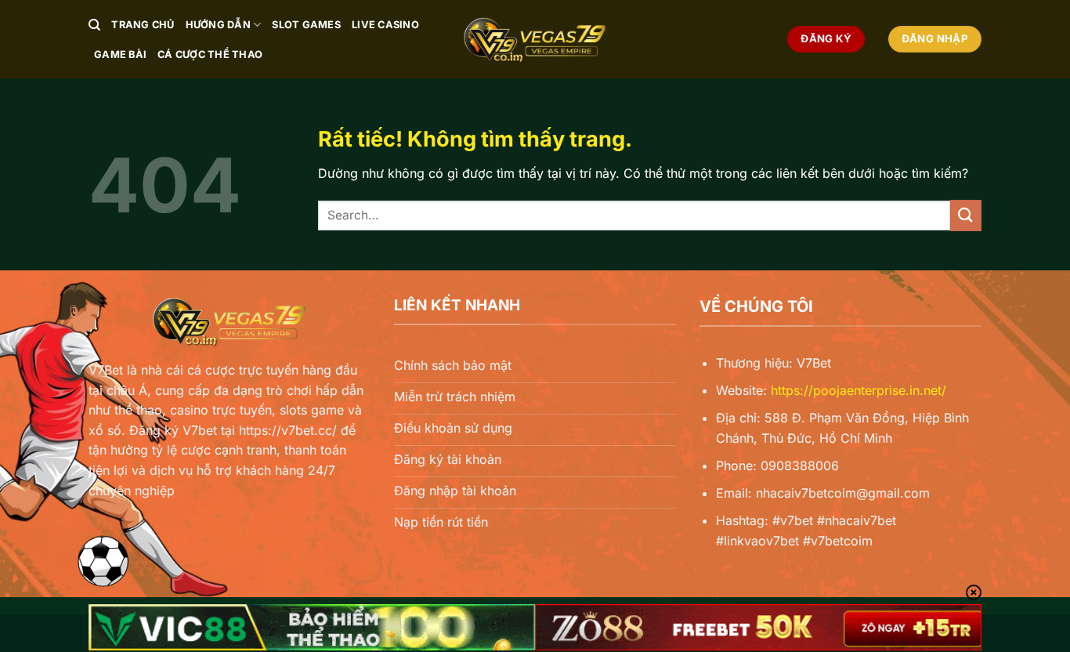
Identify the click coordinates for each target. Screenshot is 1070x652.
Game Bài (120, 54)
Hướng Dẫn (218, 25)
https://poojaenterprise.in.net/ (858, 390)
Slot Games (306, 25)
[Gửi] (965, 215)
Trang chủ (142, 25)
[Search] (94, 25)
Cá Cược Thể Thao (209, 54)
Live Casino (385, 25)
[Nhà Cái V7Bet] (535, 39)
